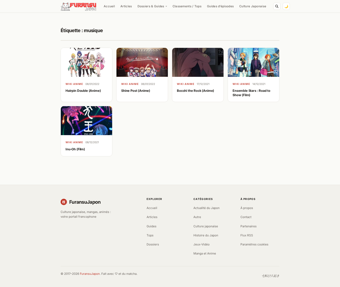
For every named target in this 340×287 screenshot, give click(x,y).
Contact (245, 217)
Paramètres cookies (254, 244)
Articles (126, 6)
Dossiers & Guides (151, 6)
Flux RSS (246, 235)
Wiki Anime (74, 83)
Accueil (109, 6)
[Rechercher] (276, 6)
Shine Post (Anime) (135, 91)
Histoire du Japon (205, 235)
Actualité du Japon (206, 208)
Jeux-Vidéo (201, 244)
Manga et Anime (204, 253)
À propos (246, 208)
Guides (151, 226)
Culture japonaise (205, 226)
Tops (150, 235)
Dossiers (153, 244)
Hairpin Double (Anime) (83, 91)
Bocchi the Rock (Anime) (195, 91)
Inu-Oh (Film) (75, 149)
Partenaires (248, 226)
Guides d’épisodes (220, 6)
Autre (197, 217)
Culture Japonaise (252, 6)
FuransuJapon (90, 274)
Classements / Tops (187, 6)
